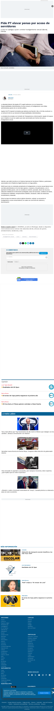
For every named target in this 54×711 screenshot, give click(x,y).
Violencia (33, 702)
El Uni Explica (4, 628)
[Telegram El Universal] (28, 675)
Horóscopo (30, 658)
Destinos (3, 663)
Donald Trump (4, 634)
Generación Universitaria (31, 645)
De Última (3, 675)
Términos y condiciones (34, 704)
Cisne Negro (4, 681)
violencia (24, 236)
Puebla (29, 623)
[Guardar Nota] (33, 243)
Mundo (3, 633)
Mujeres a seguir (5, 623)
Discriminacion (32, 236)
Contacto (43, 704)
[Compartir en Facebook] (20, 243)
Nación (10, 94)
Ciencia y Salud (5, 654)
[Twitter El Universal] (35, 675)
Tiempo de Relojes (5, 680)
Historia (10, 704)
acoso (18, 236)
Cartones (3, 643)
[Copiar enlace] (31, 243)
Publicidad (39, 702)
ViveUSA (30, 653)
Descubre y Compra (33, 636)
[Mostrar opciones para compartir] (52, 6)
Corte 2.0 (3, 621)
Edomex (30, 619)
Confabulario (4, 651)
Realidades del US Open (11, 387)
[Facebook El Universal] (32, 675)
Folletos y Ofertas (32, 638)
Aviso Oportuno (32, 640)
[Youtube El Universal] (39, 675)
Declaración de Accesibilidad (20, 704)
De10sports (30, 650)
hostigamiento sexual (8, 236)
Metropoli (3, 636)
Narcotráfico (4, 639)
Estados (3, 638)
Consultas (3, 666)
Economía (3, 644)
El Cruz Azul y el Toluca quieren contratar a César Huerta (22, 404)
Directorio (4, 702)
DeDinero (30, 651)
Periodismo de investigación (4, 625)
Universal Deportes (6, 646)
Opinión (4, 382)
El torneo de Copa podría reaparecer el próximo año (20, 395)
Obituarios (30, 643)
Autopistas (3, 664)
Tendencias (4, 653)
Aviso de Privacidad (47, 702)
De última (3, 661)
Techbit (3, 658)
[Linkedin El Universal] (49, 675)
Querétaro (30, 626)
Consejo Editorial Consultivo (14, 702)
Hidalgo (30, 624)
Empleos (30, 641)
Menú (2, 659)
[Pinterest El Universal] (46, 675)
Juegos (29, 654)
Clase (2, 670)
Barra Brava (5, 393)
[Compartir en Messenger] (28, 243)
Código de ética (26, 702)
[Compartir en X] (23, 243)
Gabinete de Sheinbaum (4, 630)
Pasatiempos (31, 656)
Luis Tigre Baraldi (6, 385)
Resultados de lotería (31, 660)
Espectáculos (4, 648)
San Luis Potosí (32, 628)
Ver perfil (10, 98)
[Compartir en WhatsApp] (25, 243)
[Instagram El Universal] (43, 675)
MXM (2, 656)
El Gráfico (30, 648)
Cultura (3, 649)
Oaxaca (30, 621)
